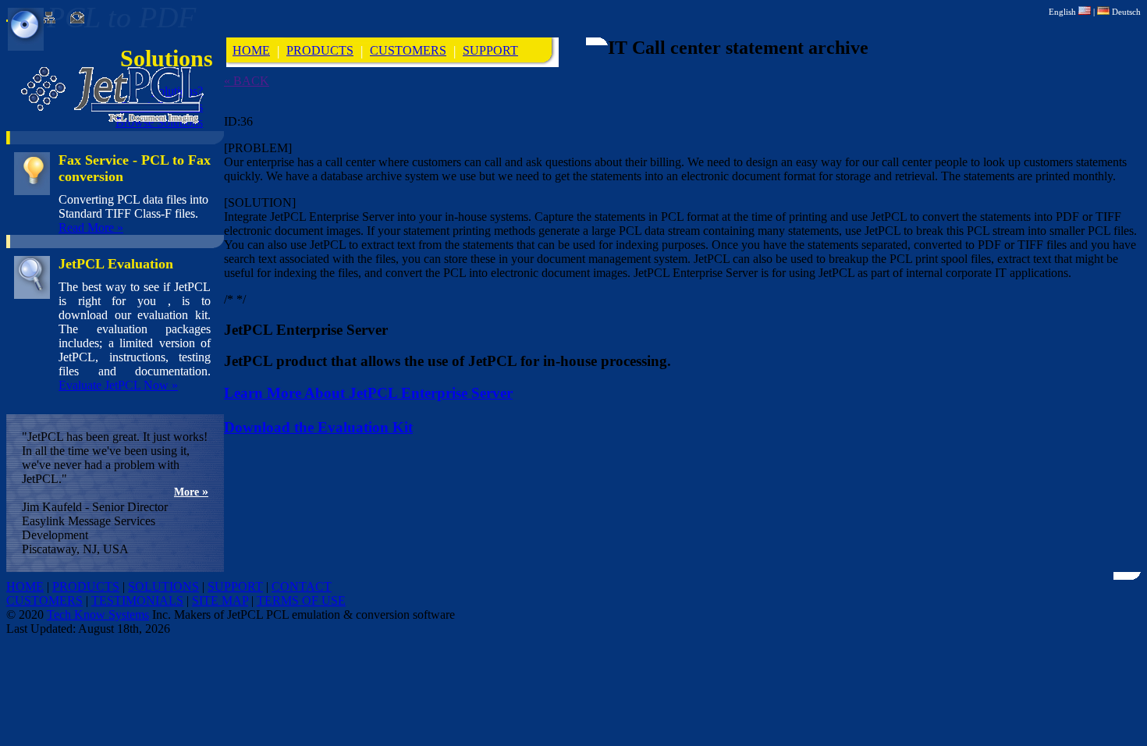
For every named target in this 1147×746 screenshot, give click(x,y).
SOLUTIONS (163, 586)
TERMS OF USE (301, 600)
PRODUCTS (319, 50)
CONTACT (302, 586)
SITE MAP (220, 600)
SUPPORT (490, 50)
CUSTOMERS (408, 50)
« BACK (246, 80)
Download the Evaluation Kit (318, 427)
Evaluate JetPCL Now (118, 385)
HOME (251, 50)
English (1063, 11)
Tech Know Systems (98, 614)
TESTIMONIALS (137, 600)
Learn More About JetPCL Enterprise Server (368, 393)
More (191, 492)
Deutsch (1125, 11)
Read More (91, 227)
